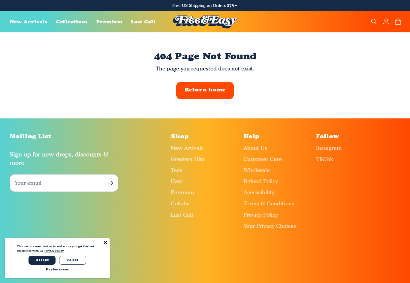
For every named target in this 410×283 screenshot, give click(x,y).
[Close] (105, 243)
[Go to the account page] (386, 22)
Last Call (182, 215)
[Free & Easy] (205, 21)
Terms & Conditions (268, 203)
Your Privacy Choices (269, 226)
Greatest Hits (187, 159)
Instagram (329, 148)
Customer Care (262, 159)
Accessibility (259, 192)
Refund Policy (260, 181)
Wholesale (256, 170)
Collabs (180, 203)
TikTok (324, 159)
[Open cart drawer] (398, 22)
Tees (176, 170)
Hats (176, 181)
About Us (255, 148)
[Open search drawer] (374, 22)
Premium (182, 192)
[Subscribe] (111, 183)
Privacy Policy (260, 215)
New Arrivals (187, 148)
